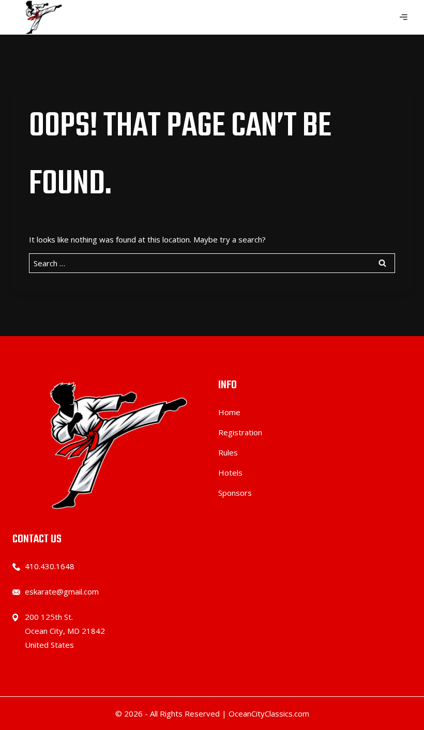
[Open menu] (403, 17)
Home (229, 412)
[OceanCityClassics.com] (41, 17)
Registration (240, 432)
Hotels (230, 472)
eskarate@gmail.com (62, 591)
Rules (228, 452)
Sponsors (235, 493)
